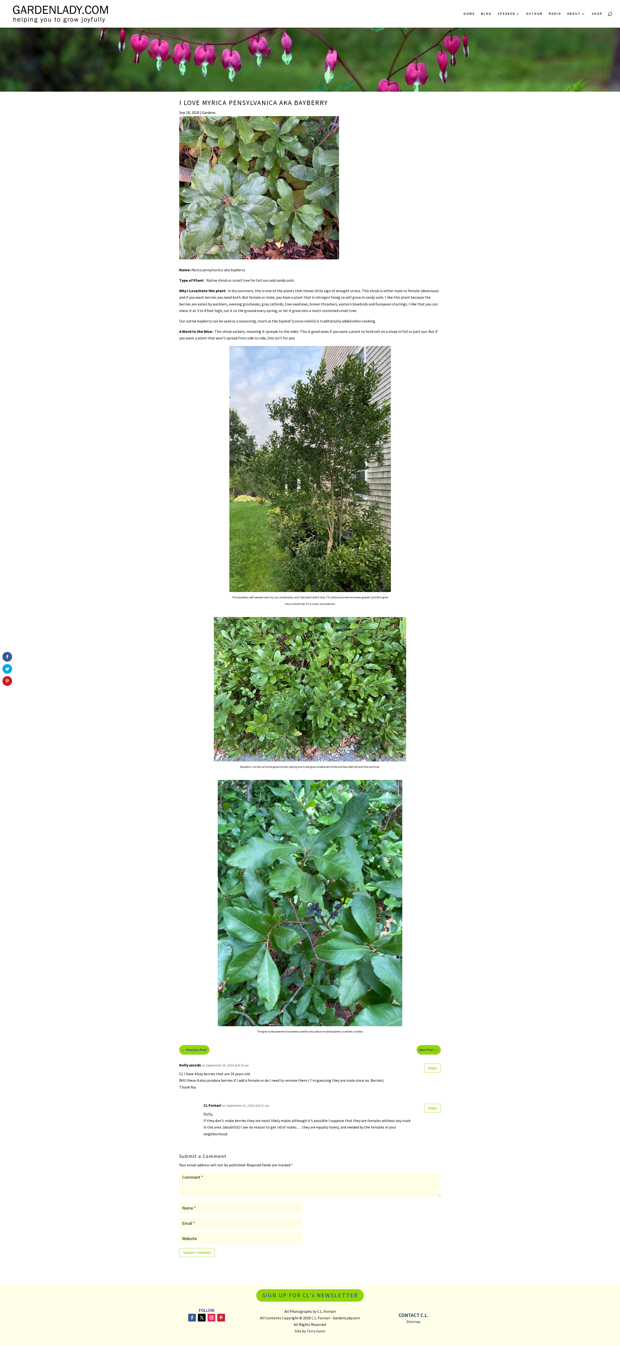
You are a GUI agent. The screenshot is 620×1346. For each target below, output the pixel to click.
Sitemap (413, 1321)
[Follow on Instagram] (211, 1318)
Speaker (506, 14)
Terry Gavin (316, 1331)
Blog (486, 14)
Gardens (209, 112)
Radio (555, 14)
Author (534, 14)
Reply (432, 1068)
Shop (597, 14)
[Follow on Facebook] (192, 1318)
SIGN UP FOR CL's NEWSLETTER (310, 1295)
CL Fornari (212, 1105)
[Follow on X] (202, 1318)
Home (469, 14)
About (574, 14)
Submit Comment (197, 1252)
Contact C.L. (413, 1315)
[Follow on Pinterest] (221, 1318)
